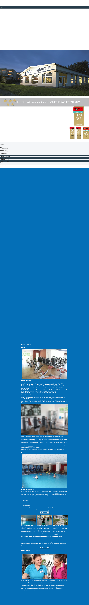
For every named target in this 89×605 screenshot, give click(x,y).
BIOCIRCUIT (30, 445)
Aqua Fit (56, 492)
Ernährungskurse (29, 494)
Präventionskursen (63, 494)
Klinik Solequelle (32, 531)
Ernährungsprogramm (39, 588)
